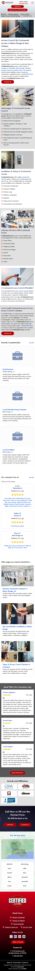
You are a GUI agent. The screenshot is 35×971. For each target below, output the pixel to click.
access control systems (21, 291)
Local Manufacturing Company (14, 409)
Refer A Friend (18, 942)
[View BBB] (24, 936)
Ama (9, 881)
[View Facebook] (15, 936)
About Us (9, 962)
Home (4, 14)
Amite (24, 886)
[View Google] (11, 936)
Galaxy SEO (20, 967)
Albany (9, 877)
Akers (24, 873)
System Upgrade (18, 924)
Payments (17, 6)
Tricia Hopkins (8, 747)
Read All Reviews (17, 773)
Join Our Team (27, 927)
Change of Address (18, 921)
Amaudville (25, 881)
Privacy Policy (17, 962)
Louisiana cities (17, 70)
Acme (9, 868)
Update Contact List (11, 927)
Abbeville (9, 864)
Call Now (10, 825)
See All (31, 343)
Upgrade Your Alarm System (17, 10)
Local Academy (8, 450)
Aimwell (9, 873)
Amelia (9, 886)
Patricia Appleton (9, 692)
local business (8, 369)
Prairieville (12, 68)
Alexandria (25, 877)
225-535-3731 (23, 3)
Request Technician (18, 917)
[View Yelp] (19, 936)
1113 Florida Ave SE (17, 952)
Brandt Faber (7, 720)
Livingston (4, 68)
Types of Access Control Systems (10, 16)
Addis (24, 868)
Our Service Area (17, 835)
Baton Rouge (20, 68)
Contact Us (7, 82)
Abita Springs (25, 864)
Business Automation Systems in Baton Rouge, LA (15, 590)
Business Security (13, 14)
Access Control (25, 14)
